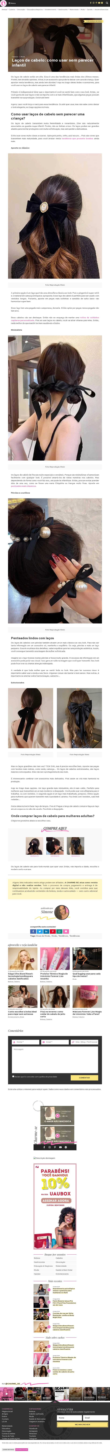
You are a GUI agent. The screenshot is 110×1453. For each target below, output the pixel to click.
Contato (5, 1419)
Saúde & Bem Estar (101, 9)
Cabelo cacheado (36, 1414)
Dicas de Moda (43, 936)
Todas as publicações (11, 1439)
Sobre (4, 1416)
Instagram (33, 1431)
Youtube (32, 1436)
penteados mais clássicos (23, 486)
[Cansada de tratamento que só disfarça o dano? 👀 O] (75, 1394)
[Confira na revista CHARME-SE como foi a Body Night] (34, 1394)
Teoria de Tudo (8, 1436)
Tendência (63, 936)
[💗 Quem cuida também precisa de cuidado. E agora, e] (7, 1394)
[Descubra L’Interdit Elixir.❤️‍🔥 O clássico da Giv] (20, 1394)
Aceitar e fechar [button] (21, 1449)
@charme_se (12, 1384)
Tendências (74, 936)
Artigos (5, 1414)
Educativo (6, 1428)
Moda (83, 9)
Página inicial (7, 1411)
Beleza (4, 9)
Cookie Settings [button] (8, 1449)
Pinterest (33, 1434)
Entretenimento (50, 9)
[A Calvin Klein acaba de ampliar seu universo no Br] (89, 1394)
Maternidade (74, 9)
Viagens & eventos (37, 1421)
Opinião (90, 9)
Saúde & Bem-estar (37, 1419)
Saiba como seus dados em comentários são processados (75, 1089)
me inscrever (82, 1425)
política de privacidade (48, 1077)
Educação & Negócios (35, 9)
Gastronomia (62, 9)
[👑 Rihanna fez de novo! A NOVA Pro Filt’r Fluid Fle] (48, 1394)
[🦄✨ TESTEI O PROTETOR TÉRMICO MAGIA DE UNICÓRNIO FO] (62, 1394)
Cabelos (12, 9)
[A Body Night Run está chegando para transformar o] (103, 1394)
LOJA (4, 1421)
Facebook (33, 1428)
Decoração (21, 9)
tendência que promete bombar (77, 139)
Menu (13, 3)
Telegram (33, 1439)
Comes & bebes (8, 1434)
